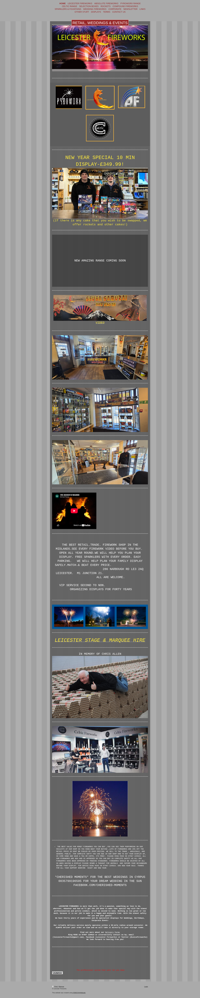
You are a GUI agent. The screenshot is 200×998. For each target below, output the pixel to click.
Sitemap (61, 986)
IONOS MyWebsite (79, 993)
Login (146, 986)
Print (56, 986)
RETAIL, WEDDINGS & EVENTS (100, 23)
